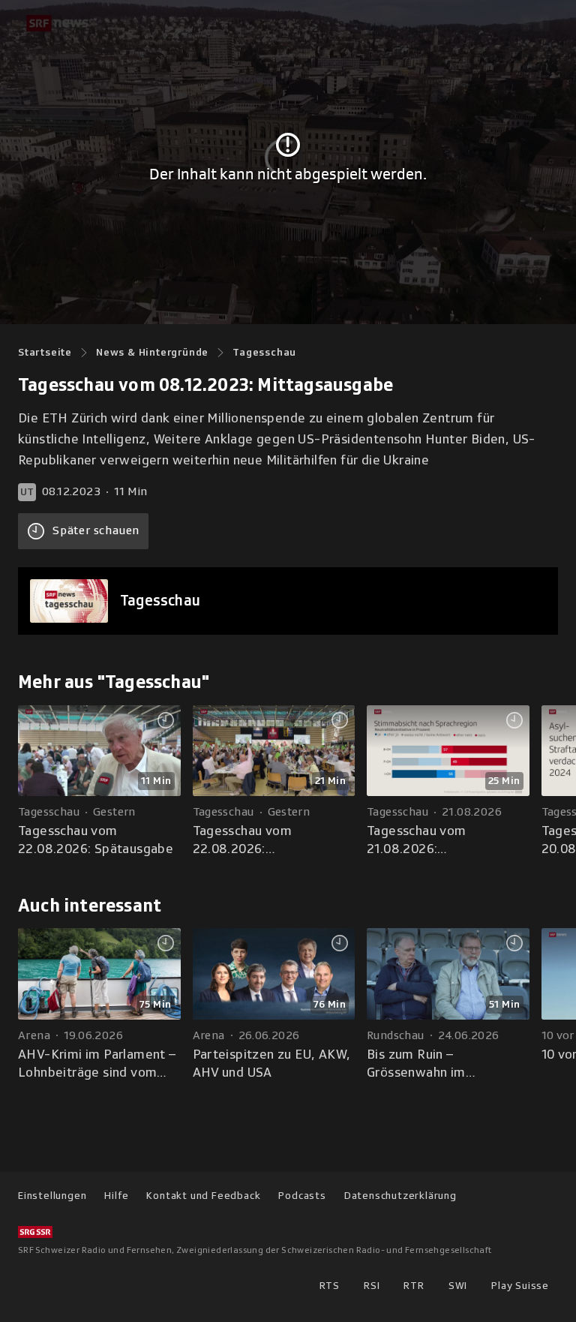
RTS (330, 1285)
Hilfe (116, 1195)
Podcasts (302, 1195)
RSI (372, 1285)
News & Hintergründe (152, 352)
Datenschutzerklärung (400, 1195)
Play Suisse (520, 1285)
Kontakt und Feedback (203, 1195)
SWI (457, 1285)
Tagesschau (264, 352)
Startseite (45, 352)
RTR (414, 1285)
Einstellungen (52, 1195)
